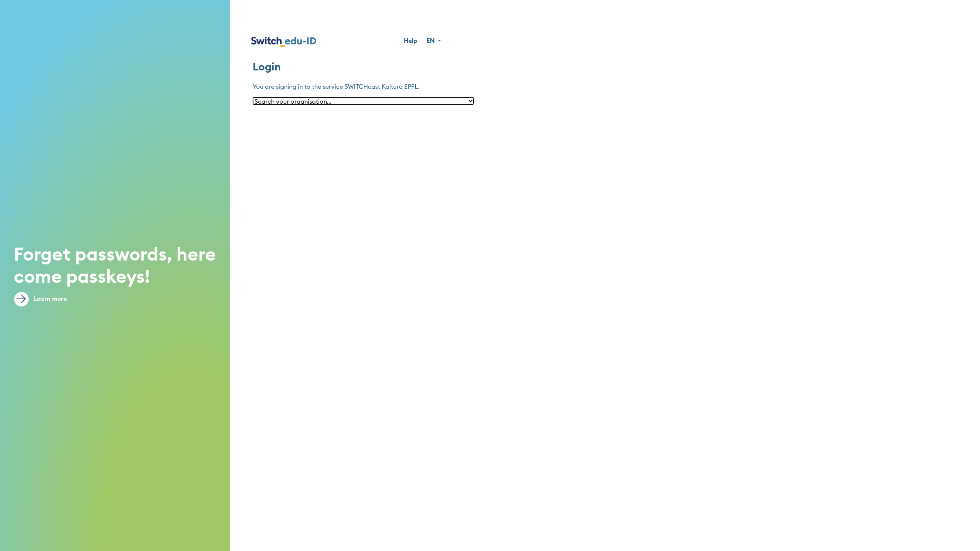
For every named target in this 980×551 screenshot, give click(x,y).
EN (431, 41)
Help (410, 41)
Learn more (49, 299)
